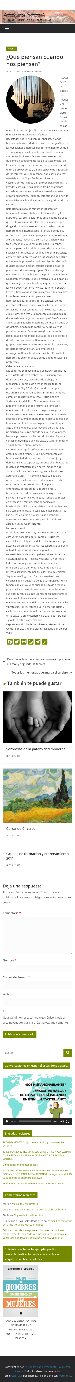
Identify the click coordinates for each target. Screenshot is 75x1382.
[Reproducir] (7, 1121)
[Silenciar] (62, 1121)
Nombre (9, 960)
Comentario (12, 913)
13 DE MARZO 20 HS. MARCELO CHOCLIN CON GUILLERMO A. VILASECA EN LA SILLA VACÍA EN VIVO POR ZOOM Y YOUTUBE (37, 1155)
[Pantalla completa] (67, 1121)
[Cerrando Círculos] (37, 771)
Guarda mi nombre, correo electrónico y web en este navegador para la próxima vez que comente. (36, 1020)
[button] (37, 1098)
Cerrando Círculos (20, 828)
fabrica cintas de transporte (19, 1230)
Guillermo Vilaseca (33, 71)
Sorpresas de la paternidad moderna (35, 749)
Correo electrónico (16, 977)
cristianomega (11, 1209)
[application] (37, 1098)
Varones (12, 49)
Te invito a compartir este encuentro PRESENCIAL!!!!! (33, 1183)
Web (6, 994)
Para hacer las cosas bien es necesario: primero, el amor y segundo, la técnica (38, 661)
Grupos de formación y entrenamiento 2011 (37, 856)
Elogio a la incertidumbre (28, 1215)
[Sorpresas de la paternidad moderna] (37, 694)
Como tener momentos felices (20, 1164)
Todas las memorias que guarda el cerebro (40, 672)
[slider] (35, 1121)
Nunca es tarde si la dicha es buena (45, 1209)
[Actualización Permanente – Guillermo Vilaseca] (37, 12)
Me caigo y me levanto (25, 1203)
